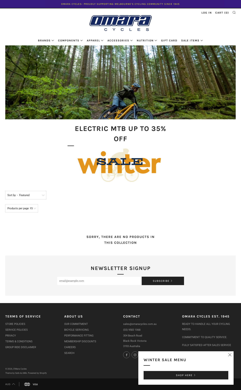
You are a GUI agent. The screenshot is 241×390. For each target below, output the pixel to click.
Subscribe (161, 280)
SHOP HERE (184, 375)
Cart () (222, 12)
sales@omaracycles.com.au (139, 324)
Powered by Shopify (37, 373)
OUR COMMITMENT (76, 324)
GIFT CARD (169, 40)
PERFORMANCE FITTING (79, 335)
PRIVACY (10, 335)
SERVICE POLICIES (16, 329)
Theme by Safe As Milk (16, 373)
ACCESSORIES (118, 40)
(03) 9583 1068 (131, 329)
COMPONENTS (68, 40)
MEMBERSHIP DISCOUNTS (80, 341)
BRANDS (44, 40)
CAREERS (70, 347)
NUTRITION (145, 40)
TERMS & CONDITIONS (18, 341)
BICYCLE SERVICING (76, 329)
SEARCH (69, 353)
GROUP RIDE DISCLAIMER (20, 347)
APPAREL (93, 40)
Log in (206, 12)
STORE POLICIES (15, 324)
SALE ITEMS (190, 40)
